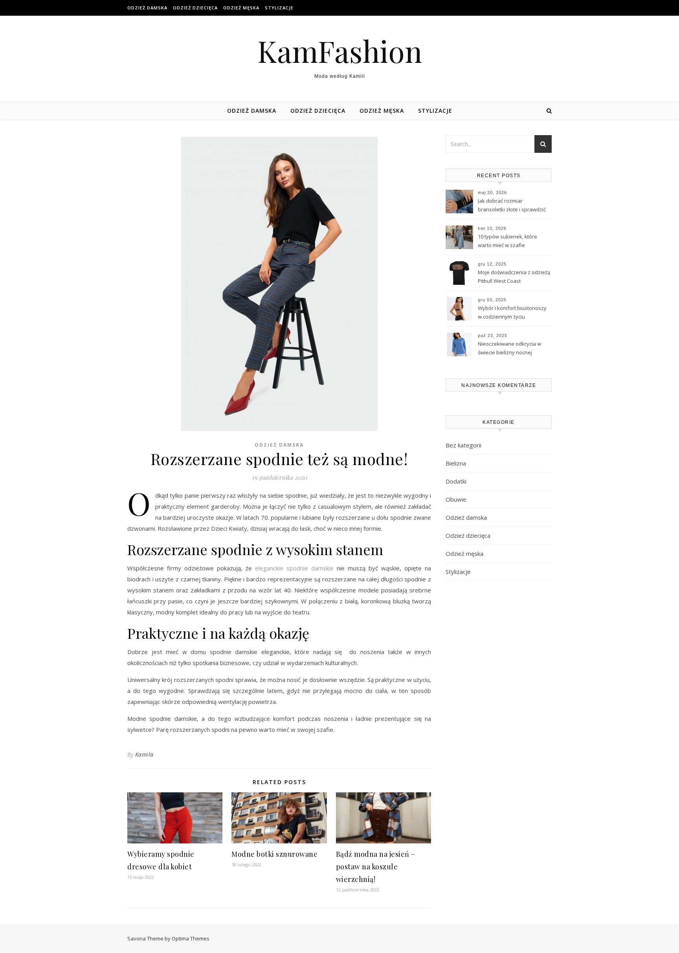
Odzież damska (147, 8)
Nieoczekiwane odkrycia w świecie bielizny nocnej (509, 348)
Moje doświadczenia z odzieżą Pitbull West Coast (514, 276)
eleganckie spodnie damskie (294, 568)
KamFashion (339, 51)
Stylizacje (279, 8)
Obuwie (456, 499)
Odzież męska (241, 8)
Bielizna (456, 463)
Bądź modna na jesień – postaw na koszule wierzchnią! (375, 866)
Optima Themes (190, 938)
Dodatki (456, 481)
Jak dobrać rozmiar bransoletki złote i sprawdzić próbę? (512, 205)
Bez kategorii (463, 445)
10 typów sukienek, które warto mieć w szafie (507, 241)
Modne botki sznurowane (274, 854)
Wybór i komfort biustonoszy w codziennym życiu (512, 312)
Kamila (144, 754)
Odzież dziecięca (195, 8)
